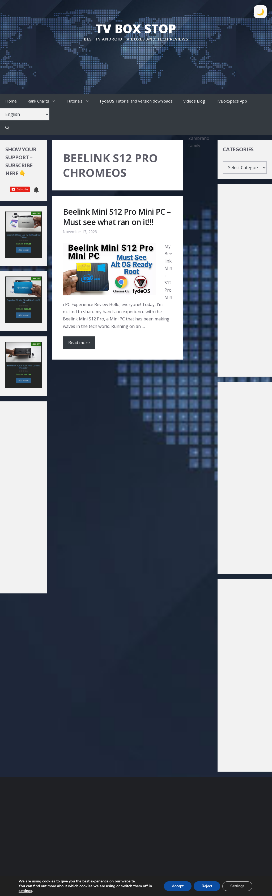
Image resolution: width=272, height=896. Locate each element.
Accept (178, 886)
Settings (237, 886)
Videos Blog (194, 101)
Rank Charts (38, 101)
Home (11, 101)
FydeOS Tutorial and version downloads (136, 101)
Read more (79, 342)
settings (25, 891)
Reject (207, 886)
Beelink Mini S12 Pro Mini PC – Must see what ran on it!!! (117, 216)
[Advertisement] (136, 58)
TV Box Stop (136, 28)
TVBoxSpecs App (231, 101)
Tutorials (74, 101)
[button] (7, 127)
